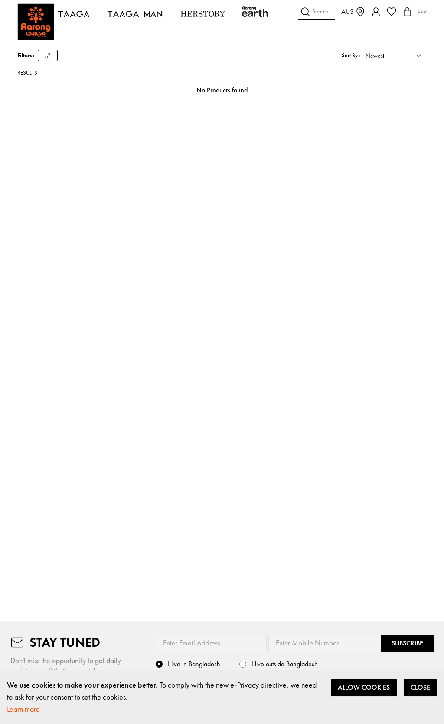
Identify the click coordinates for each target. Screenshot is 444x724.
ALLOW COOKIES (364, 687)
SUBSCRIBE (407, 643)
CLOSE (420, 687)
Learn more (23, 709)
